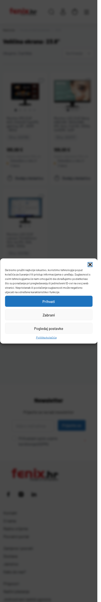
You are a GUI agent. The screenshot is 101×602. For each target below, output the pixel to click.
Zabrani (49, 315)
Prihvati (48, 301)
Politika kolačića (46, 337)
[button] (90, 264)
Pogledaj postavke (48, 328)
